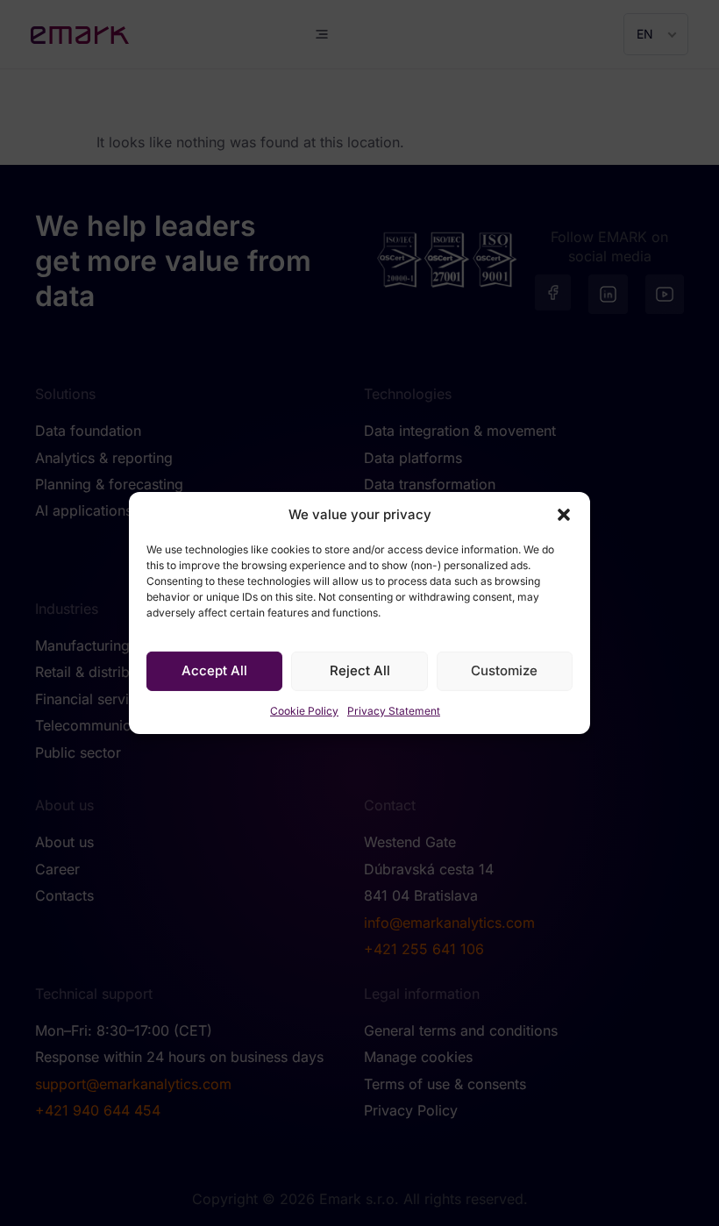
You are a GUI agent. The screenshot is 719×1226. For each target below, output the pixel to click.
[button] (564, 515)
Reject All (360, 670)
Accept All (214, 670)
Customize (504, 670)
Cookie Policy (304, 710)
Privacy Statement (393, 710)
